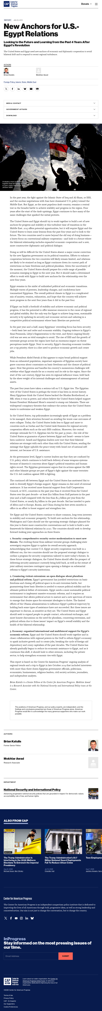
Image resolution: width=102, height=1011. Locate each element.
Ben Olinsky (19, 871)
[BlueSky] (32, 918)
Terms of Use (8, 995)
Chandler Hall (49, 871)
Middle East (31, 82)
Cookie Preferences (11, 1007)
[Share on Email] (31, 88)
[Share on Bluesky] (24, 88)
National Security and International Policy (32, 789)
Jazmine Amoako (92, 871)
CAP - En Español (10, 1001)
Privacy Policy (9, 998)
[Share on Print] (37, 88)
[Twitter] (6, 918)
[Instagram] (21, 918)
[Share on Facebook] (12, 88)
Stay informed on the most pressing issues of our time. (48, 943)
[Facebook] (11, 918)
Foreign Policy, (10, 82)
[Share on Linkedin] (18, 88)
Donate (85, 3)
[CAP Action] (12, 981)
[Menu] (96, 4)
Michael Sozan (9, 871)
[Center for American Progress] (7, 4)
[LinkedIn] (27, 918)
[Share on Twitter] (6, 88)
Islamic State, (21, 82)
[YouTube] (16, 918)
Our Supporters (9, 1004)
